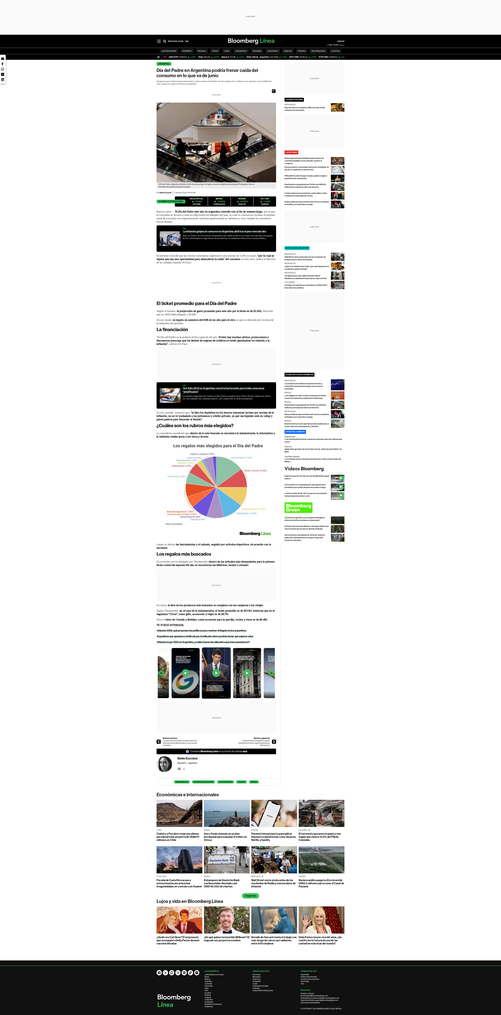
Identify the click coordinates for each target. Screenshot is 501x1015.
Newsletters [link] (187, 51)
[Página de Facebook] (159, 972)
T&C (302, 984)
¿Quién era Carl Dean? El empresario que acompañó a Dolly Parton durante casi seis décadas (178, 940)
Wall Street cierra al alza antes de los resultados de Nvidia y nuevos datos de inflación (273, 883)
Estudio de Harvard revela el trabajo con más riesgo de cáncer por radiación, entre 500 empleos (274, 940)
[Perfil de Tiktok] (190, 972)
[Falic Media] (328, 45)
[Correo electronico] (179, 768)
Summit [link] (215, 51)
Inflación (254, 782)
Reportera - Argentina (187, 763)
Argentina (164, 64)
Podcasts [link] (301, 51)
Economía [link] (335, 51)
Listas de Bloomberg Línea (263, 990)
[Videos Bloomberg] (314, 469)
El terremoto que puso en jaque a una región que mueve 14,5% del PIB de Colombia (320, 837)
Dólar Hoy (256, 979)
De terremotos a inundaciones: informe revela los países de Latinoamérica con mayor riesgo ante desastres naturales (305, 537)
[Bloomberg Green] (314, 507)
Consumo (241, 782)
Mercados (257, 977)
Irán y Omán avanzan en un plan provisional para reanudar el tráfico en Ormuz (225, 837)
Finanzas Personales (260, 986)
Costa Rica (209, 1000)
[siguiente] (274, 742)
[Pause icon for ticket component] (158, 57)
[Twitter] (184, 768)
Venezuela (208, 986)
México (207, 979)
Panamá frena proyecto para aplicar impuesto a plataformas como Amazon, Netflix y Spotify (273, 837)
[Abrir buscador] (164, 41)
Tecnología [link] (257, 51)
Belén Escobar (166, 193)
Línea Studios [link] (272, 51)
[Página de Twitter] (165, 972)
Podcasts (256, 988)
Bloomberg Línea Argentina (203, 782)
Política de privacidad (309, 977)
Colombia (208, 984)
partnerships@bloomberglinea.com (314, 996)
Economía (256, 974)
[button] (274, 91)
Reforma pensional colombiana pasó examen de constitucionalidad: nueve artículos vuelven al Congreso (304, 161)
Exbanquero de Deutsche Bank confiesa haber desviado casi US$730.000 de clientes (222, 883)
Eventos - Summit (307, 993)
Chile (206, 988)
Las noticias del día (225, 782)
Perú (206, 990)
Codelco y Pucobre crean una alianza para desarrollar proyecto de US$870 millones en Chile (178, 837)
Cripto (255, 984)
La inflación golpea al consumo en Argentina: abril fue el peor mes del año (224, 231)
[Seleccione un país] (186, 41)
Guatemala (209, 1006)
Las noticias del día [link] (169, 51)
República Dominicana (213, 1004)
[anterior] (159, 742)
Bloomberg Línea (182, 782)
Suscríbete (305, 974)
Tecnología (305, 981)
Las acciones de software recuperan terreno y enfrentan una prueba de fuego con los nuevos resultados (180, 743)
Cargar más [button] (250, 896)
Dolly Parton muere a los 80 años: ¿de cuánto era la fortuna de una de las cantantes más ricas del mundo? (320, 940)
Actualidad (257, 981)
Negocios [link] (288, 51)
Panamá (208, 995)
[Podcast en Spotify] (196, 972)
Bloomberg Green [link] (318, 51)
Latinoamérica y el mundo (214, 974)
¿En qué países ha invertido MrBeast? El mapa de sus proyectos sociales (226, 939)
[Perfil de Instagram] (178, 972)
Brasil (207, 977)
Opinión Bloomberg (295, 432)
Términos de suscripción (310, 979)
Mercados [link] (202, 51)
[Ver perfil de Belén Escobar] (167, 764)
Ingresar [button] (340, 41)
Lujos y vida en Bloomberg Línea (190, 901)
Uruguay (208, 997)
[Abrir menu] (159, 41)
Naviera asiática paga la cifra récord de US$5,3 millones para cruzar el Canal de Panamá (321, 883)
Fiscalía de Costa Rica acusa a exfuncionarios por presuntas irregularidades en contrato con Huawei (179, 883)
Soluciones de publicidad (310, 1003)
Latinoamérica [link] (240, 51)
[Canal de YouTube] (171, 972)
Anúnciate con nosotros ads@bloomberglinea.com (320, 998)
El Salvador (209, 1002)
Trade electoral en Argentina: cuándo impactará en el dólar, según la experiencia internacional (254, 743)
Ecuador (208, 993)
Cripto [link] (226, 51)
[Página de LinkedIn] (184, 972)
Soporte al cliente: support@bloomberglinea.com (319, 1000)
